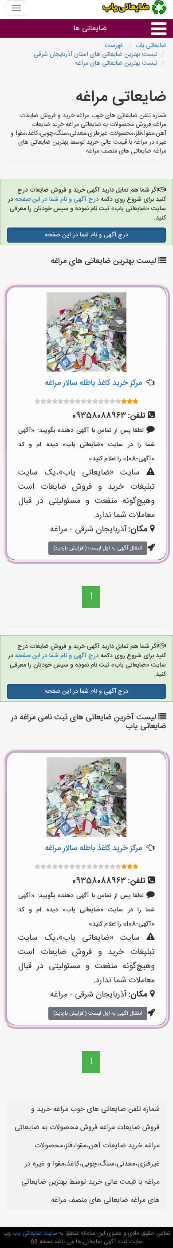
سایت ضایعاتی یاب (34, 1233)
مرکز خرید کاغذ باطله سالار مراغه (93, 383)
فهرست (115, 45)
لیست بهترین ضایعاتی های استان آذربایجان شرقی (95, 54)
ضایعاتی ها (90, 29)
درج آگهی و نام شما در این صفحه (56, 199)
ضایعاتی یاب (150, 45)
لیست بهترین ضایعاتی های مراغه (116, 63)
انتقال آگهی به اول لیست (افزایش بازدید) (97, 548)
